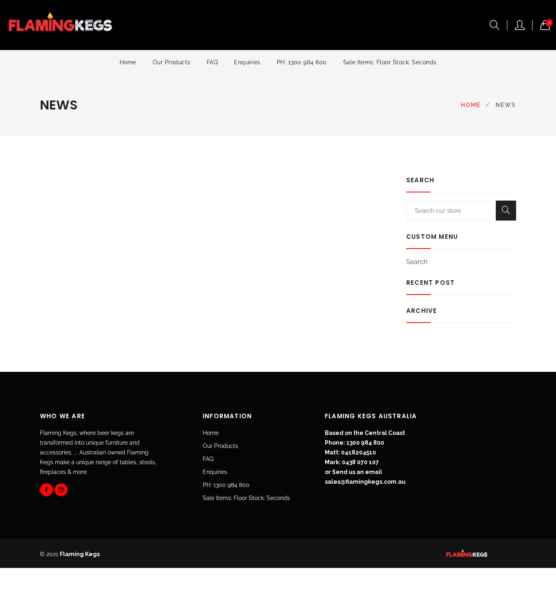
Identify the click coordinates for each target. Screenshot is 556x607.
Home (128, 62)
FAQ (212, 62)
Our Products (171, 62)
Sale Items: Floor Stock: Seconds (390, 62)
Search (416, 262)
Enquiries (247, 62)
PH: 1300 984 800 (302, 62)
